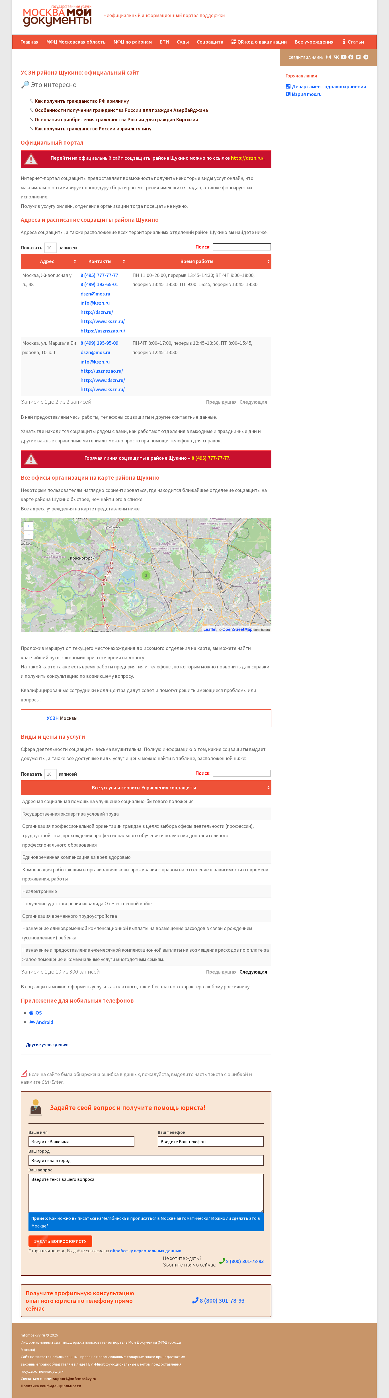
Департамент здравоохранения (328, 86)
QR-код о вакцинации (261, 41)
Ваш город (39, 1151)
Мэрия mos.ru (306, 94)
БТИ (164, 41)
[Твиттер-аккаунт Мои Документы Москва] (358, 57)
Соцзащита (210, 41)
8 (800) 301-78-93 (244, 1261)
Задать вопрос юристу (60, 1241)
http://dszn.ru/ (247, 158)
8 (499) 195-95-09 (99, 343)
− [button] (29, 535)
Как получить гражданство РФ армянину (82, 101)
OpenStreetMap (237, 629)
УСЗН (53, 718)
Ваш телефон (171, 1132)
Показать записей (49, 247)
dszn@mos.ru (95, 293)
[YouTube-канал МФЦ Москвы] (343, 57)
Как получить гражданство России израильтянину (93, 128)
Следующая (253, 971)
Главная (29, 41)
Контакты (100, 261)
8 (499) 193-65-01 (99, 284)
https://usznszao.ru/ (103, 330)
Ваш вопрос (40, 1170)
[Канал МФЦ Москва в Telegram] (365, 57)
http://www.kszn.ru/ (103, 321)
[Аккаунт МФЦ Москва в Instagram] (328, 57)
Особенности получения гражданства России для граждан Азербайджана (121, 110)
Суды (183, 41)
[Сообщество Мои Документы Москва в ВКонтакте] (336, 57)
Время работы (197, 261)
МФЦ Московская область (76, 41)
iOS (37, 1012)
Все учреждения (314, 41)
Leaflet (210, 629)
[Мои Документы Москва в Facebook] (350, 57)
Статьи (355, 41)
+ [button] (29, 526)
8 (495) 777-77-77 (99, 275)
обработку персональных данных (145, 1250)
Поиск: (203, 246)
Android (44, 1022)
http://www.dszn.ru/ (103, 380)
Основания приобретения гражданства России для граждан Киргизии (116, 119)
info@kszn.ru (95, 302)
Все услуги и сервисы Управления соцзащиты (144, 787)
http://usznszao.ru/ (102, 371)
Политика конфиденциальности (51, 1385)
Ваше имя (38, 1132)
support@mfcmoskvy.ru (74, 1378)
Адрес (47, 261)
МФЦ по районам (133, 41)
